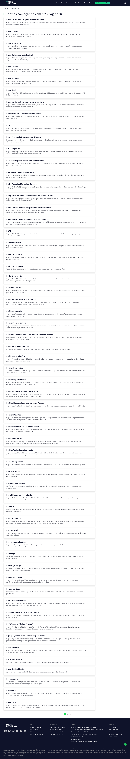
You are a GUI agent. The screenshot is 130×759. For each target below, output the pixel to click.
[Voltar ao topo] (125, 744)
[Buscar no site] (125, 3)
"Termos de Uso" (102, 752)
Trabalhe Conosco (114, 729)
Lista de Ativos (34, 729)
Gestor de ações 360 (77, 737)
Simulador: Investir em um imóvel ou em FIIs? (84, 741)
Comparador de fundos (57, 732)
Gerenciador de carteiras (57, 727)
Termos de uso (113, 737)
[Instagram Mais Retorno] (5, 731)
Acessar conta (118, 3)
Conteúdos (78, 3)
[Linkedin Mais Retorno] (25, 731)
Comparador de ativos (56, 729)
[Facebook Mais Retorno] (17, 731)
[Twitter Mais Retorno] (13, 731)
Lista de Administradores (37, 734)
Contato (111, 732)
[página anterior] (56, 714)
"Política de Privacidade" (113, 752)
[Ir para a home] (11, 2)
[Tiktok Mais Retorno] (21, 731)
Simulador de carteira (56, 734)
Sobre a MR (87, 3)
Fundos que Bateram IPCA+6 (79, 732)
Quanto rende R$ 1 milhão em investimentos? (84, 734)
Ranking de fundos (35, 727)
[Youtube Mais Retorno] (9, 731)
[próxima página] (73, 714)
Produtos (68, 3)
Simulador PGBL (75, 739)
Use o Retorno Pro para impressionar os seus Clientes (87, 729)
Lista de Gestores (35, 732)
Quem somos (112, 727)
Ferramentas (59, 3)
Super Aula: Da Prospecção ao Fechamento (83, 727)
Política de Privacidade (115, 734)
